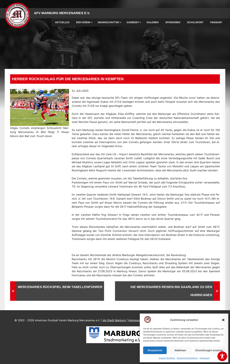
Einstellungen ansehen (209, 350)
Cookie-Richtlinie (167, 358)
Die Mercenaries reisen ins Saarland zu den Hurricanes (171, 291)
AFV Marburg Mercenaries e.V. (62, 13)
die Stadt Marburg (114, 320)
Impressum (205, 358)
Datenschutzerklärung (187, 358)
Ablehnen (180, 350)
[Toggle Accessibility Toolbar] (222, 356)
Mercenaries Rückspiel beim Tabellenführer (60, 287)
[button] (223, 320)
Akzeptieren (154, 350)
